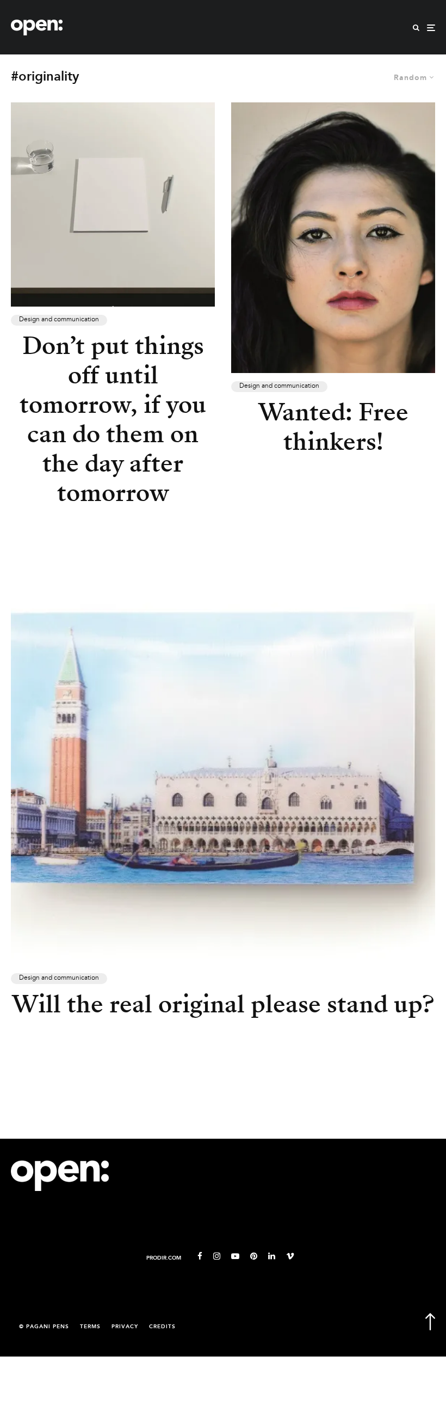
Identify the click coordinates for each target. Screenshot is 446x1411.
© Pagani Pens (44, 1327)
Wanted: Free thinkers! (333, 427)
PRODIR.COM (163, 1258)
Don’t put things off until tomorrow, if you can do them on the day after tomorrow (113, 419)
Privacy (125, 1327)
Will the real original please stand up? (223, 1004)
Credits (162, 1327)
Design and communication (59, 319)
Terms (90, 1327)
